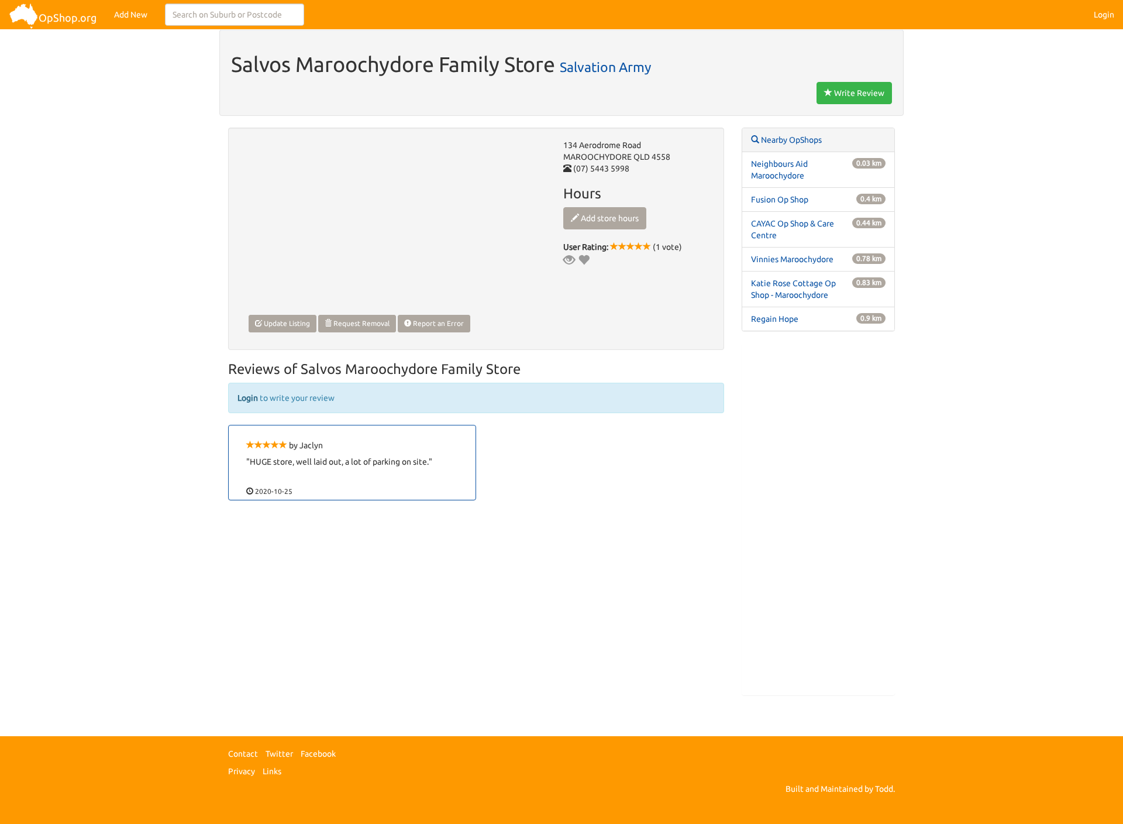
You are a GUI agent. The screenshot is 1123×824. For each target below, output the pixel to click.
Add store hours (609, 218)
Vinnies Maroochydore (792, 259)
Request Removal (361, 323)
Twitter (279, 753)
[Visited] (569, 260)
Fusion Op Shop (779, 199)
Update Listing (286, 323)
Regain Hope (774, 319)
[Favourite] (584, 260)
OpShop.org (68, 17)
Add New (130, 14)
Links (272, 771)
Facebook (318, 753)
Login (1104, 14)
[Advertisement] (818, 519)
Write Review (858, 93)
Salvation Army (605, 66)
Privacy (241, 771)
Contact (243, 753)
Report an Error (437, 323)
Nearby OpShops (790, 140)
